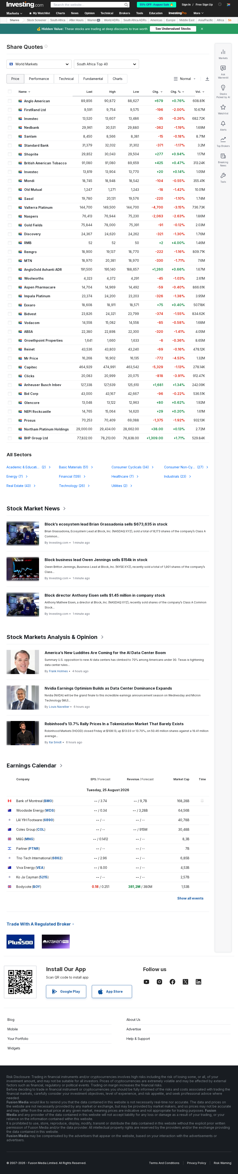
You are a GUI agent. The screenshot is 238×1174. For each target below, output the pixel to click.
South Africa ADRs (134, 20)
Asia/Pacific (205, 20)
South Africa (57, 20)
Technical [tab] (66, 79)
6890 (48, 820)
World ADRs (111, 20)
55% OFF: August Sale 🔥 (156, 4)
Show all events (190, 898)
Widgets (13, 1048)
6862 (56, 858)
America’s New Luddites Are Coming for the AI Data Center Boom (105, 652)
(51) (73, 467)
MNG (29, 839)
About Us (133, 1020)
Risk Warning (222, 1163)
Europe (170, 20)
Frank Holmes (58, 671)
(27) (184, 467)
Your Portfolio (17, 1039)
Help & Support (138, 1039)
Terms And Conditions (164, 1163)
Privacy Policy (196, 1163)
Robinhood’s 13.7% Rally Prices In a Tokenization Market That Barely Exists (114, 723)
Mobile (12, 1029)
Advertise (133, 1029)
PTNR (34, 848)
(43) (19, 486)
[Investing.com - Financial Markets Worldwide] (25, 4)
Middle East (186, 20)
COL (40, 829)
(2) (29, 467)
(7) (15, 476)
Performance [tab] (39, 79)
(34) (130, 467)
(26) (72, 486)
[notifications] (220, 4)
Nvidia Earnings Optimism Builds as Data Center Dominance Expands (108, 688)
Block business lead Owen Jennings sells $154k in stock (96, 559)
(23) (175, 476)
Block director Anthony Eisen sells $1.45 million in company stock (105, 595)
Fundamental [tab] (93, 79)
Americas (156, 20)
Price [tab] (15, 79)
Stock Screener (36, 20)
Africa (220, 20)
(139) (70, 476)
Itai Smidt (55, 742)
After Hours (76, 20)
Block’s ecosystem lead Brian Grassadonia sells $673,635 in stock (106, 524)
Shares (14, 20)
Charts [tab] (117, 79)
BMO (48, 801)
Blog (10, 1020)
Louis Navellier (59, 706)
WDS (50, 810)
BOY (36, 887)
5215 (43, 877)
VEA (39, 868)
